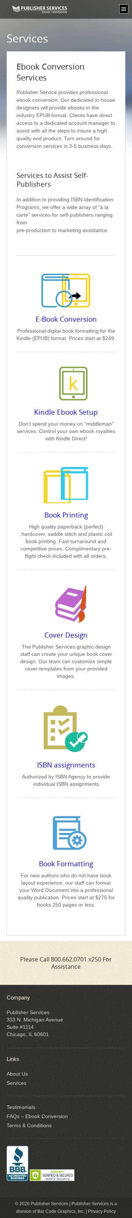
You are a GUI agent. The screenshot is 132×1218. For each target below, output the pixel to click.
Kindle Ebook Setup (66, 412)
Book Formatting (66, 863)
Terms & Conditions (29, 1125)
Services (16, 1083)
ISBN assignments (66, 765)
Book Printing (66, 515)
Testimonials (21, 1107)
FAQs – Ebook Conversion (37, 1116)
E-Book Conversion (66, 319)
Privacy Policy (102, 1211)
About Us (17, 1074)
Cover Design (66, 635)
